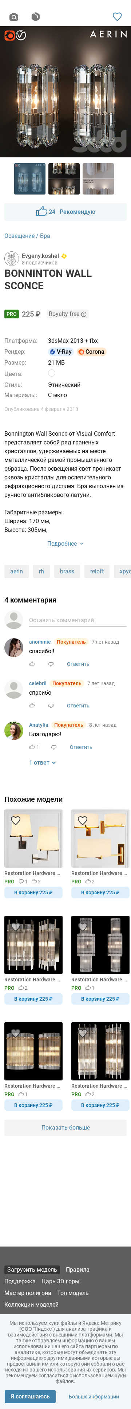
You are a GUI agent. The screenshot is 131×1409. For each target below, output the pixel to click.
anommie (40, 642)
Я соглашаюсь (30, 1396)
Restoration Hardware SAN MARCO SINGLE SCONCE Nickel (32, 979)
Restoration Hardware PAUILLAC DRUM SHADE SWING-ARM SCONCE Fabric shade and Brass (99, 873)
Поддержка (20, 1281)
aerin (16, 571)
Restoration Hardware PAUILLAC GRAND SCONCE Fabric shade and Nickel (32, 873)
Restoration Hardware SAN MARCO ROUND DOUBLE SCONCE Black (99, 979)
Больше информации (94, 1397)
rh (41, 571)
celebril (38, 683)
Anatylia (38, 725)
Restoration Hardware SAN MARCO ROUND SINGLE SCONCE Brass (32, 1086)
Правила (78, 1269)
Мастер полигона (27, 1293)
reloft (97, 571)
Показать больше (65, 1127)
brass (67, 571)
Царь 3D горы (60, 1281)
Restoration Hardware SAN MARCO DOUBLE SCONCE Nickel (99, 1086)
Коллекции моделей (31, 1304)
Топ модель (73, 1293)
